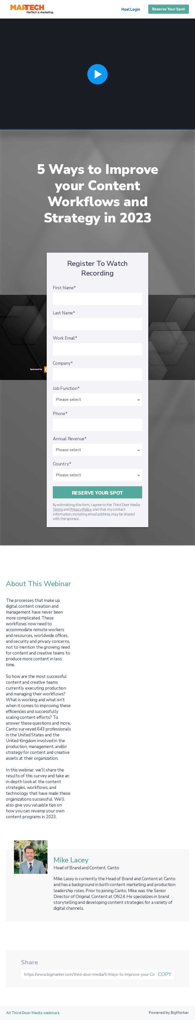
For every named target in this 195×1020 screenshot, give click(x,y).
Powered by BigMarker (169, 1012)
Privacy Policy (80, 509)
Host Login (130, 9)
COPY (164, 974)
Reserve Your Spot (168, 9)
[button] (97, 74)
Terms (58, 509)
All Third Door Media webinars (32, 1012)
